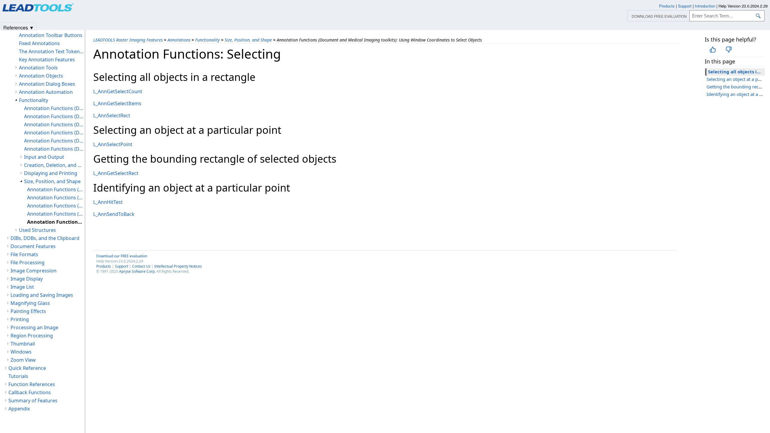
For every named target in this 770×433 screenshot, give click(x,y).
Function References (31, 384)
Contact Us (141, 266)
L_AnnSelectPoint (112, 144)
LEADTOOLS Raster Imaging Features (128, 40)
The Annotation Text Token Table (51, 51)
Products (103, 266)
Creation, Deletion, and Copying (54, 165)
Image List (22, 287)
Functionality (207, 40)
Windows (21, 352)
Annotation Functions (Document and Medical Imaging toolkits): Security (54, 149)
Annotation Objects (41, 75)
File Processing (28, 262)
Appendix (19, 408)
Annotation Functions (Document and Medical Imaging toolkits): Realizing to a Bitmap (54, 140)
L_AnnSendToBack (113, 214)
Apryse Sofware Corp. (137, 271)
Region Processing (32, 335)
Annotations (179, 40)
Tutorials (18, 376)
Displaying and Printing (50, 173)
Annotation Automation (46, 92)
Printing (20, 319)
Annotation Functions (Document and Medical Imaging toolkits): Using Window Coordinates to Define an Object (55, 213)
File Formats (24, 254)
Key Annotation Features (47, 59)
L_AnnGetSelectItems (117, 103)
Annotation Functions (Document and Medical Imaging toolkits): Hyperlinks (54, 124)
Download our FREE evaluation (121, 256)
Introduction (705, 6)
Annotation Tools (38, 67)
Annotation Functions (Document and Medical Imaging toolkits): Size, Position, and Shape (55, 189)
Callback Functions (29, 392)
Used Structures (37, 230)
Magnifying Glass (30, 303)
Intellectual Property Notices (178, 266)
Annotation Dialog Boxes (47, 84)
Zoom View (23, 360)
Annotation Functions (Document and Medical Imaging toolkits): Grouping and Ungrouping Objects (54, 116)
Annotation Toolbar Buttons (50, 35)
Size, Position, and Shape (248, 40)
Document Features (33, 246)
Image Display (27, 278)
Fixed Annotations (39, 43)
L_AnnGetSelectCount (117, 91)
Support (121, 266)
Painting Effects (28, 311)
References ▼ (18, 27)
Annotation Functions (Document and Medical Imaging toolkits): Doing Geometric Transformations (55, 197)
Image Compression (34, 270)
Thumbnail (23, 343)
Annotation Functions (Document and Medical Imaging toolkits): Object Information (54, 132)
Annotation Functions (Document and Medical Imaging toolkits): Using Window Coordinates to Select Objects (55, 222)
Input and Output (44, 157)
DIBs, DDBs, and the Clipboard (45, 238)
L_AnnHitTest (108, 202)
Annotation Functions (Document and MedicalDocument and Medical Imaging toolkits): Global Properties (54, 108)
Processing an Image (34, 327)
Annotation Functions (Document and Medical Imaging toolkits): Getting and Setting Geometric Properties (55, 205)
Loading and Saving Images (42, 295)
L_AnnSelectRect (111, 115)
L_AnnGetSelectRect (115, 173)
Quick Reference (27, 368)
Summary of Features (32, 400)
